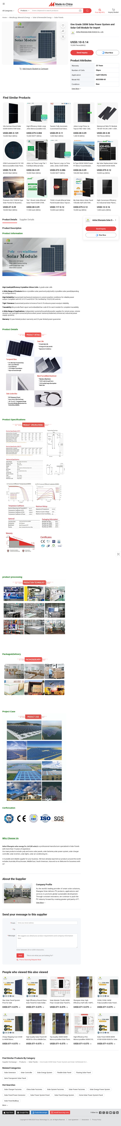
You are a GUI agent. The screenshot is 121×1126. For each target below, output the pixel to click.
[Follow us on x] (103, 1112)
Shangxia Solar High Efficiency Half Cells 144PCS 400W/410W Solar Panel (83, 1002)
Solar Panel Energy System (64, 1095)
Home (4, 17)
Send (20, 955)
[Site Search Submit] (87, 10)
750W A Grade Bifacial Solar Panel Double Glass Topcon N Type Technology (60, 201)
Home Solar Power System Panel (91, 1095)
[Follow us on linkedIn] (117, 1112)
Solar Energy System (44, 1072)
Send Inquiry (82, 52)
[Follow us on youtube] (110, 1112)
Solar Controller (26, 1072)
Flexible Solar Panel (64, 1072)
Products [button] (24, 10)
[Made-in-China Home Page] (60, 4)
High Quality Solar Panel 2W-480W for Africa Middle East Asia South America (36, 1039)
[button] (3, 3)
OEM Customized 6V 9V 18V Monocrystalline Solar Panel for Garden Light (13, 164)
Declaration (85, 1120)
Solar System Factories (55, 1089)
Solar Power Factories (77, 1089)
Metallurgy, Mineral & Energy (19, 17)
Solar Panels (58, 17)
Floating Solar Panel (83, 1072)
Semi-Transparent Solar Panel (15, 1078)
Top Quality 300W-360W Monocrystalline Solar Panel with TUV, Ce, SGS (60, 1039)
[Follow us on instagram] (107, 1112)
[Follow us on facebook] (100, 1112)
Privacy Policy (96, 1120)
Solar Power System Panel (40, 1095)
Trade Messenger (39, 1112)
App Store (8, 1112)
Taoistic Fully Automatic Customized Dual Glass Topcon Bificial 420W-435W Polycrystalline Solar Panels (60, 127)
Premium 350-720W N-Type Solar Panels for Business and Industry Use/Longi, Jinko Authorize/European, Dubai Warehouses (13, 201)
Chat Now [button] (109, 53)
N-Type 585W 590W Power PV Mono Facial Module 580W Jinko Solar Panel (83, 164)
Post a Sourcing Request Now (29, 959)
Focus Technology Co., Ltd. (44, 1120)
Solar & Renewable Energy (42, 17)
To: (14, 929)
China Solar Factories (34, 1089)
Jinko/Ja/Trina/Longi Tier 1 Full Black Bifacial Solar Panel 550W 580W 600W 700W (36, 164)
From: (13, 923)
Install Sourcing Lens (61, 1112)
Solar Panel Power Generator (14, 1095)
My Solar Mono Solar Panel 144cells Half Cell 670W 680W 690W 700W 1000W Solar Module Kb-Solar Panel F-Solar (83, 201)
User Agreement (73, 1120)
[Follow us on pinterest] (114, 1112)
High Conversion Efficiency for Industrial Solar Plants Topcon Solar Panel (106, 201)
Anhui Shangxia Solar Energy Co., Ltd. (90, 32)
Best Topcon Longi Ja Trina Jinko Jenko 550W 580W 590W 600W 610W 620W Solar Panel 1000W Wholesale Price (60, 164)
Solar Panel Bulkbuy (11, 1101)
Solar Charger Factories (13, 1089)
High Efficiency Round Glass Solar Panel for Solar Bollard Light (36, 1002)
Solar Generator (10, 1072)
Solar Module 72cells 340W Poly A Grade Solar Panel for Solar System (60, 1002)
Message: (11, 935)
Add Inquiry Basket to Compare (35, 68)
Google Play (22, 1112)
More (4, 1105)
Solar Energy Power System (100, 1089)
